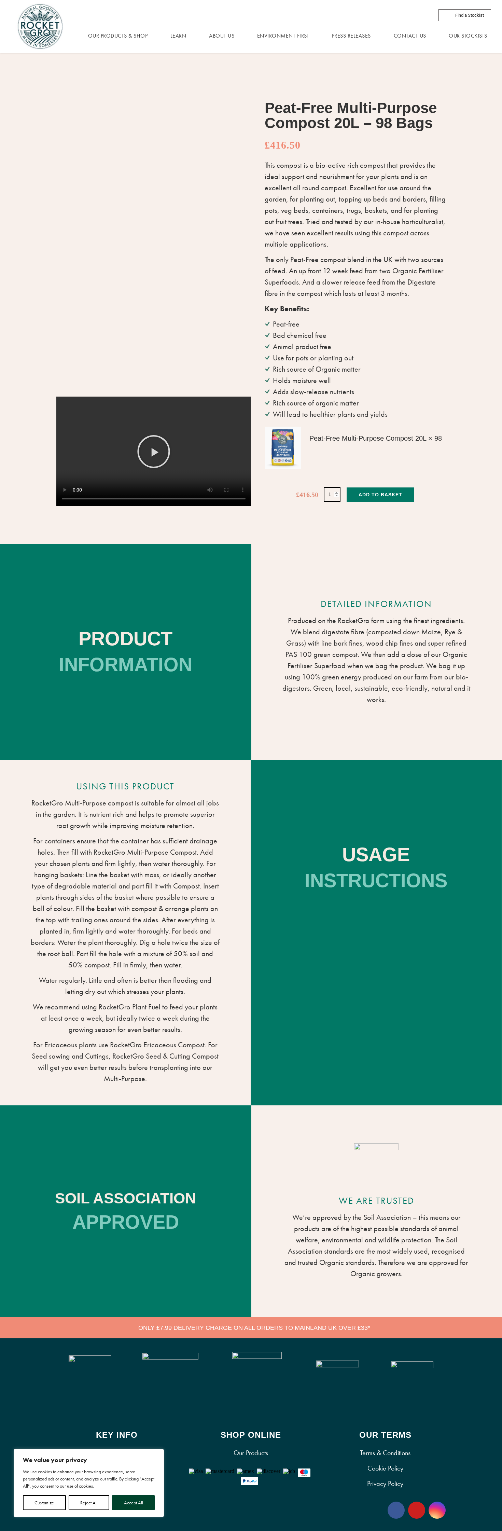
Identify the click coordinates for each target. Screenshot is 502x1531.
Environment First (283, 35)
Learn (178, 35)
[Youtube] (416, 1510)
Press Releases (351, 35)
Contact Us (410, 35)
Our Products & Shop (118, 35)
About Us (221, 35)
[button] (154, 452)
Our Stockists (468, 35)
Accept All (133, 1503)
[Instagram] (437, 1510)
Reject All (89, 1503)
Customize (44, 1503)
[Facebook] (396, 1510)
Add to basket (380, 494)
